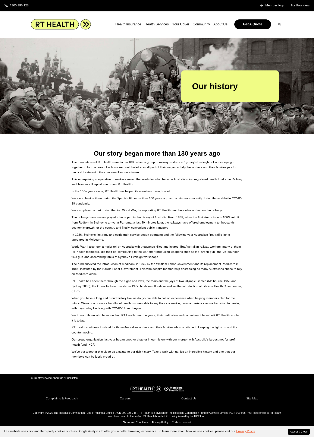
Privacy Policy (245, 431)
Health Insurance (128, 24)
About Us (220, 24)
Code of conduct (181, 422)
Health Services (157, 24)
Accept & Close (299, 431)
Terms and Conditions (135, 422)
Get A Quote (252, 24)
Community (201, 24)
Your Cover (180, 24)
